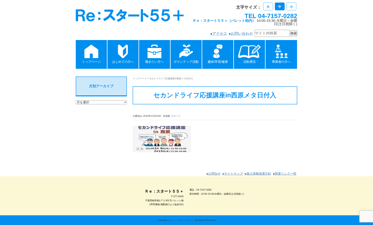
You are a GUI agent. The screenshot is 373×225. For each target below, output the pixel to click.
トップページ (140, 78)
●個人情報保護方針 (257, 173)
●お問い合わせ (241, 33)
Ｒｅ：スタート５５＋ (181, 220)
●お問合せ (213, 173)
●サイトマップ (232, 173)
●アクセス (218, 33)
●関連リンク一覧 (284, 173)
